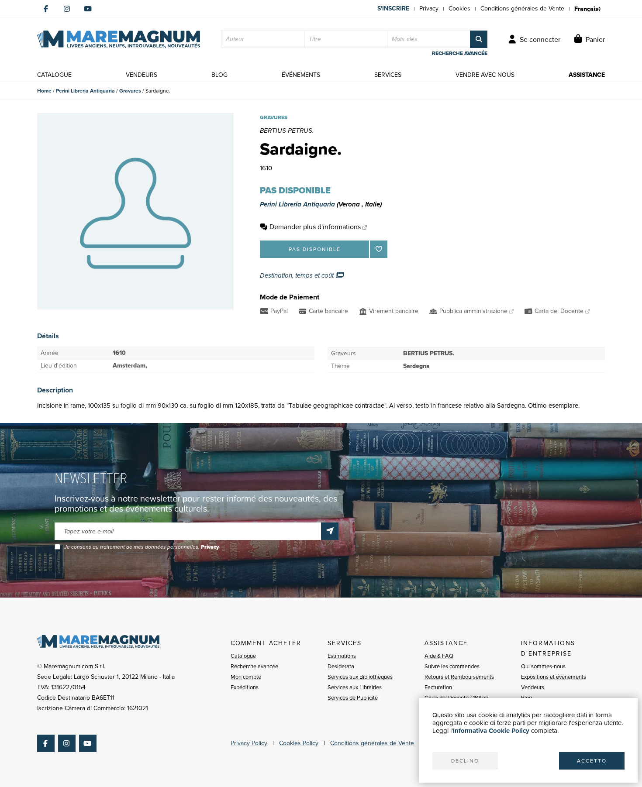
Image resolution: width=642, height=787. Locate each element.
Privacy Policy (249, 743)
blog (219, 74)
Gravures (130, 91)
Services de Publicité (353, 698)
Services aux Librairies (355, 687)
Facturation (438, 687)
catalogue (54, 74)
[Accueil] (118, 39)
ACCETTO (592, 761)
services (387, 74)
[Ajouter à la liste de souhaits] (378, 249)
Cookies (459, 8)
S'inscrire (393, 8)
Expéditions (245, 687)
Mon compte (246, 677)
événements (301, 74)
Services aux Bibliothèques (360, 677)
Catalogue (243, 656)
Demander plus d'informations (315, 227)
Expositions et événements (553, 677)
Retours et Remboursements (459, 677)
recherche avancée (459, 53)
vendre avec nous (485, 74)
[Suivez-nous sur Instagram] (67, 8)
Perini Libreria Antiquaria (85, 91)
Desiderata (341, 666)
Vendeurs (532, 687)
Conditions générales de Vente (522, 8)
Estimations (342, 656)
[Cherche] (478, 39)
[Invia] (329, 531)
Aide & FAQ (439, 656)
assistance (587, 74)
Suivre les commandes (452, 666)
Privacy (428, 8)
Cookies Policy (298, 743)
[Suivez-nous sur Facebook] (46, 8)
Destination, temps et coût (297, 275)
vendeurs (141, 74)
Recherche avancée (254, 666)
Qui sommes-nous (543, 666)
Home (44, 91)
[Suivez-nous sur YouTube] (88, 8)
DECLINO (465, 761)
